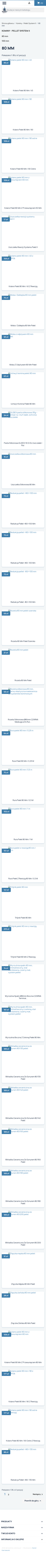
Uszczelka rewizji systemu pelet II (23, 247)
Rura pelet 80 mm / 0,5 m (23, 800)
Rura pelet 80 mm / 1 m (23, 839)
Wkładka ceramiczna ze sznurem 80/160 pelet (23, 1160)
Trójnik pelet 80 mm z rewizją (23, 957)
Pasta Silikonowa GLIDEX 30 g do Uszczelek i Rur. (23, 444)
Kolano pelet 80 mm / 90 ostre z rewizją (23, 1441)
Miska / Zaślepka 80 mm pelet (23, 325)
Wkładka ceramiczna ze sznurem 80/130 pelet (23, 1077)
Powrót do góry (33, 1500)
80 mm (5, 36)
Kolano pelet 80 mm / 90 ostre (23, 169)
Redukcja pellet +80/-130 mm (23, 1480)
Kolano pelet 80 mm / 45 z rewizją (23, 286)
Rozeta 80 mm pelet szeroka (23, 641)
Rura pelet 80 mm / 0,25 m (23, 761)
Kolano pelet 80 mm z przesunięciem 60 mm (23, 208)
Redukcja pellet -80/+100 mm (23, 602)
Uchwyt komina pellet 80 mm (23, 404)
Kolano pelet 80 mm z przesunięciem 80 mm (23, 1362)
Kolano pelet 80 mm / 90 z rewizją (23, 1401)
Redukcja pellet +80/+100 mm (23, 524)
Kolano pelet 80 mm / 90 (23, 129)
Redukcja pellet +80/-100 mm (23, 563)
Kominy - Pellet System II (16, 30)
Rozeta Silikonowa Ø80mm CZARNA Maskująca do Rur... (23, 720)
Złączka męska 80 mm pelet (23, 1284)
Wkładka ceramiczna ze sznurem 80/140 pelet (23, 1119)
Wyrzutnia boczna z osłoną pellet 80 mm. (23, 1037)
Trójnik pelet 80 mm (23, 918)
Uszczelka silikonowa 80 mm (23, 484)
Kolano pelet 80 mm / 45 (23, 90)
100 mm (5, 41)
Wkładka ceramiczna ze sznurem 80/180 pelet (23, 1202)
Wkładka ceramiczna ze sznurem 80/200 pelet (23, 1243)
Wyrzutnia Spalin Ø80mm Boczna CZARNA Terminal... (23, 997)
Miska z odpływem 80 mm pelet (23, 365)
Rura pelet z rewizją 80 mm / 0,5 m (23, 878)
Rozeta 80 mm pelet (23, 680)
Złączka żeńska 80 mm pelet (23, 1323)
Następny (38, 1494)
